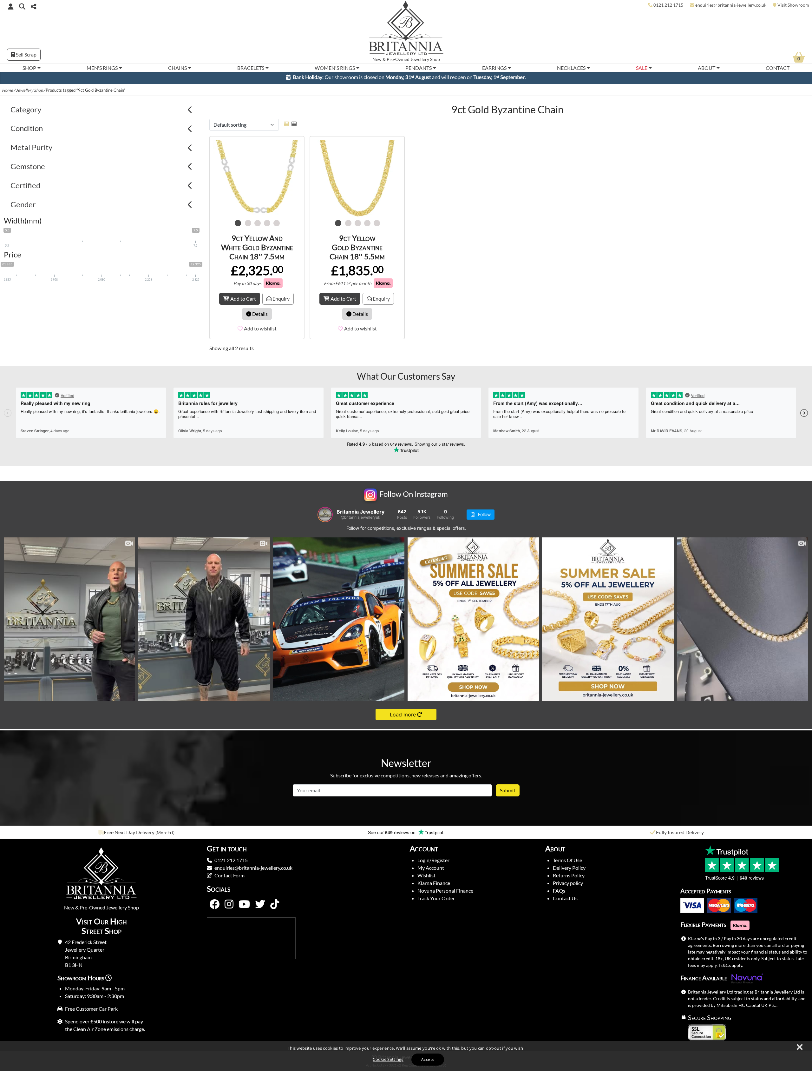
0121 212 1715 (231, 863)
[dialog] (406, 1056)
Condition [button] (26, 131)
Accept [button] (427, 1059)
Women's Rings (335, 68)
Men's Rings (102, 68)
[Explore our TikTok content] (275, 907)
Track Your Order (436, 901)
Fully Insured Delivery (680, 835)
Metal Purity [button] (31, 150)
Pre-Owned (398, 59)
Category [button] (25, 112)
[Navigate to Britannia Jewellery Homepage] (406, 30)
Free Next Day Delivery (129, 835)
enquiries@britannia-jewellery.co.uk (253, 871)
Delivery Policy (569, 871)
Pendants (418, 68)
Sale (641, 68)
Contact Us (565, 901)
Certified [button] (25, 188)
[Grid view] (286, 126)
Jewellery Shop (425, 59)
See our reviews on (392, 835)
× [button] (799, 1047)
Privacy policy (568, 886)
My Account (430, 871)
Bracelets (250, 68)
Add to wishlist (260, 331)
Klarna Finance (433, 886)
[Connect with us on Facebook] (214, 907)
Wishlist (426, 878)
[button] (22, 6)
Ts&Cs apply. (730, 968)
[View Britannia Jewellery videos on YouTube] (244, 907)
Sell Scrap (25, 54)
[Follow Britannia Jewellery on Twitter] (260, 907)
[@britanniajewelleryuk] (325, 517)
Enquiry (281, 301)
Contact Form (229, 878)
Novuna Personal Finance (445, 893)
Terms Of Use (567, 863)
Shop (29, 68)
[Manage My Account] (10, 6)
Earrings (494, 68)
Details (259, 317)
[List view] (293, 126)
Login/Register (433, 863)
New (377, 59)
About (706, 68)
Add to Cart (243, 301)
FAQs (559, 893)
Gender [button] (23, 207)
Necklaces (571, 68)
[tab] (101, 112)
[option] (135, 835)
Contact (777, 68)
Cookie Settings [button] (388, 1059)
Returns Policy (569, 878)
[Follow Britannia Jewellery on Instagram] (229, 907)
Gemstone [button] (27, 169)
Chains (177, 68)
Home (7, 93)
